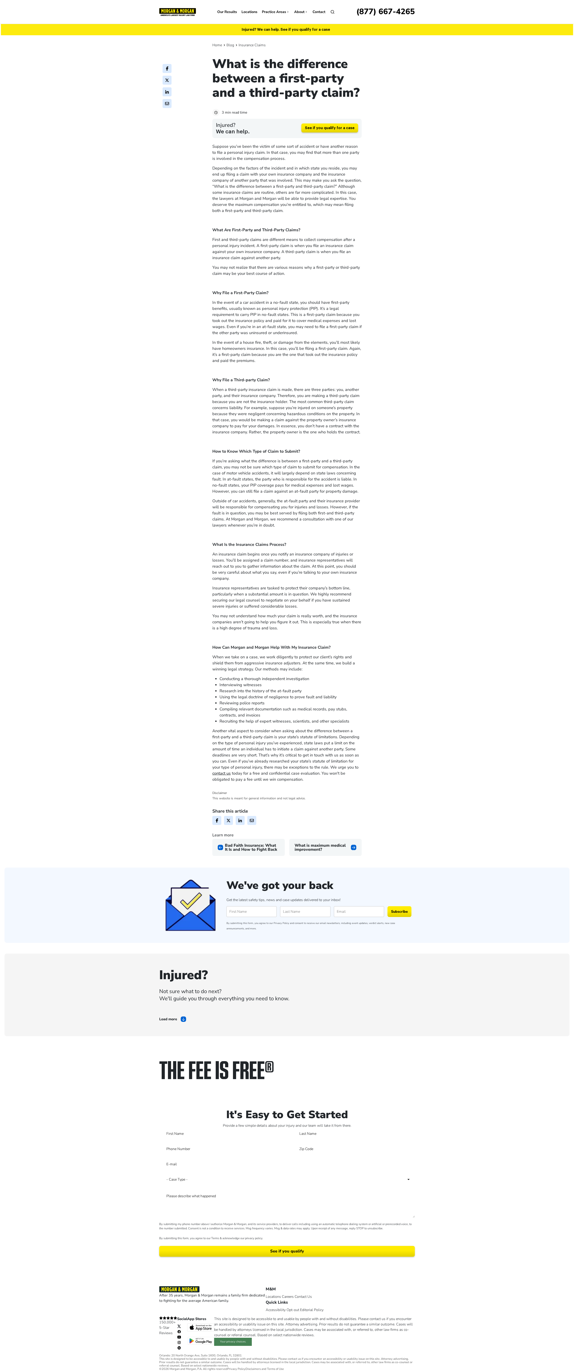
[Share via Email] (167, 103)
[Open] (332, 12)
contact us (221, 773)
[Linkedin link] (179, 1347)
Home (217, 45)
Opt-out (293, 1309)
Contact (319, 11)
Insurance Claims (252, 45)
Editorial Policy (312, 1309)
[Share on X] (167, 80)
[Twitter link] (179, 1326)
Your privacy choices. (233, 1342)
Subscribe (399, 911)
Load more (168, 1019)
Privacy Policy (281, 923)
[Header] (177, 11)
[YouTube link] (179, 1336)
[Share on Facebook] (167, 68)
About (299, 11)
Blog (230, 45)
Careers (288, 1296)
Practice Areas (274, 11)
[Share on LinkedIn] (167, 91)
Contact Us (303, 1296)
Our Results (227, 11)
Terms (215, 1238)
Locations (249, 11)
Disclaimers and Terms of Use (265, 1369)
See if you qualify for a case (329, 128)
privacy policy (253, 1238)
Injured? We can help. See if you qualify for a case (286, 29)
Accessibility (276, 1309)
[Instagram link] (179, 1342)
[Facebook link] (179, 1331)
